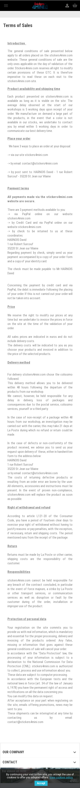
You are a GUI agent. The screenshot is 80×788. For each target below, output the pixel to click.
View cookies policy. (61, 777)
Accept (41, 783)
